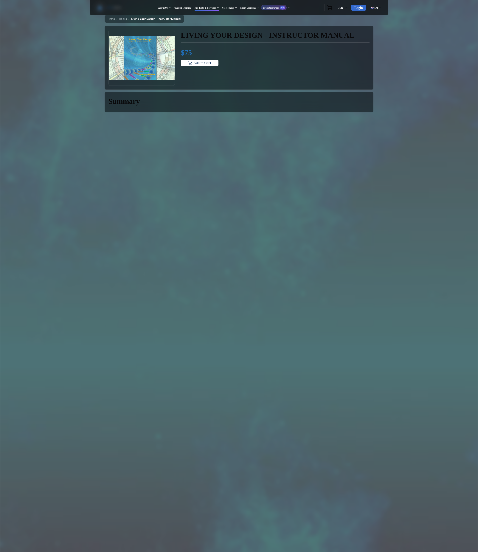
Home (111, 18)
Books (123, 18)
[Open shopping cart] (329, 7)
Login (358, 8)
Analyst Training (183, 7)
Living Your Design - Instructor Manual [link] (156, 18)
